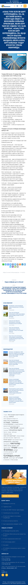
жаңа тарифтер (7, 443)
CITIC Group (6, 416)
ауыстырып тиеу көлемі (8, 437)
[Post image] (5, 307)
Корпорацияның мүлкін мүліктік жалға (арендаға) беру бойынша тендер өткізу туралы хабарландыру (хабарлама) (16, 391)
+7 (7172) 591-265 (5, 560)
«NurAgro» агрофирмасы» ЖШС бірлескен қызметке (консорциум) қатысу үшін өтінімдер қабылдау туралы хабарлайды (16, 354)
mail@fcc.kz (4, 572)
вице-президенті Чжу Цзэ (17, 439)
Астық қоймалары (9, 424)
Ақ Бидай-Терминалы (18, 424)
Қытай (6, 457)
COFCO (11, 416)
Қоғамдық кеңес (12, 455)
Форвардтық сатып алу (9, 503)
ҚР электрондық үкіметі (9, 542)
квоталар (15, 443)
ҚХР (16, 451)
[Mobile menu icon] (25, 5)
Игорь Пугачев (7, 428)
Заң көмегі (6, 545)
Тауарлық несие (7, 506)
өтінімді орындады (14, 459)
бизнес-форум (8, 439)
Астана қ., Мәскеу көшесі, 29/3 (9, 568)
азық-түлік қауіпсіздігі (10, 436)
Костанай (14, 428)
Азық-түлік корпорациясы (11, 420)
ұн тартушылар (7, 459)
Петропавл (6, 430)
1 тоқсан (5, 414)
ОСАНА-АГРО (21, 428)
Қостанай (5, 54)
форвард (8, 449)
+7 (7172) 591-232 (5, 564)
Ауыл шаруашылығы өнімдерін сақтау (12, 524)
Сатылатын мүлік (15, 430)
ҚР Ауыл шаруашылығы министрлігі (12, 538)
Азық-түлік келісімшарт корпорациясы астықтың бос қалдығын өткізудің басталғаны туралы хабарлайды (16, 362)
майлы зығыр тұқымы (10, 445)
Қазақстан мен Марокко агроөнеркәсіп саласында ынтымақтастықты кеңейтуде (15, 322)
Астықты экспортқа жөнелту (10, 521)
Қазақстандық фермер (8, 453)
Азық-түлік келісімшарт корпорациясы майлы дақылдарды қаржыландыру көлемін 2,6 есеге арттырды (17, 314)
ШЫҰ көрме (14, 432)
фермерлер (20, 447)
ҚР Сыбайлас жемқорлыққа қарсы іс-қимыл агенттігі (14, 549)
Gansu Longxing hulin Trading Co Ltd (11, 418)
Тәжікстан (5, 432)
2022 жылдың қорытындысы (16, 414)
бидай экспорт (17, 437)
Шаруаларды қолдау (8, 433)
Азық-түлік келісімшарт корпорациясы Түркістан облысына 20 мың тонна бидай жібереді (16, 329)
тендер (14, 447)
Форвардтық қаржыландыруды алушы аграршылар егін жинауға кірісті (16, 307)
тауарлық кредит (7, 447)
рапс (18, 445)
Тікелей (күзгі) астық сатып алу (11, 513)
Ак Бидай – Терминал (11, 422)
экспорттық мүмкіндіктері (9, 451)
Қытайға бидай (12, 457)
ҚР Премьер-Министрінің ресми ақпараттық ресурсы (14, 534)
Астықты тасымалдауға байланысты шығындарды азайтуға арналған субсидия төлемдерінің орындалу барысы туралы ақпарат (16, 382)
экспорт (15, 450)
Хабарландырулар (7, 56)
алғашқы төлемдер (20, 435)
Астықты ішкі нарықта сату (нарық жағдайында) (12, 516)
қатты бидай (19, 457)
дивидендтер (7, 441)
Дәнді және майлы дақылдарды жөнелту (12, 426)
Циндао (9, 432)
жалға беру (15, 441)
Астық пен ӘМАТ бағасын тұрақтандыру (13, 509)
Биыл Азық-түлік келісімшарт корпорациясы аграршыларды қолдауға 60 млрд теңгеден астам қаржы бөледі (16, 338)
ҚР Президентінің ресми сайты (11, 531)
